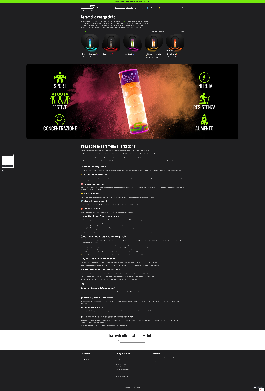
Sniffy (124, 21)
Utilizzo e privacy (120, 371)
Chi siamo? (118, 357)
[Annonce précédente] (81, 1)
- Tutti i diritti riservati (135, 387)
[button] (155, 8)
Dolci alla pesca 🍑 (172, 54)
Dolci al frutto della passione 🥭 (154, 54)
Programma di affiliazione (122, 376)
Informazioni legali (120, 366)
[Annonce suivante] (183, 1)
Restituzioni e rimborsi (121, 364)
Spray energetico (85, 362)
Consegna (118, 362)
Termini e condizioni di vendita (123, 369)
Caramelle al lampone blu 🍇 (90, 54)
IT (262, 389)
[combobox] (261, 389)
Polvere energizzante (86, 357)
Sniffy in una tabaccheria (122, 379)
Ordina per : (154, 31)
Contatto (118, 359)
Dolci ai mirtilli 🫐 (130, 54)
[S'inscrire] (143, 344)
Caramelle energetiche (86, 359)
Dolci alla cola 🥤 (108, 54)
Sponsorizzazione (120, 374)
